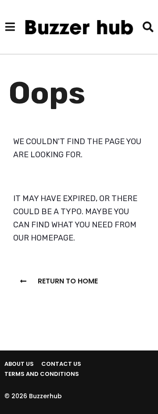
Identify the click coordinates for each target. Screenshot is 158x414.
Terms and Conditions (41, 374)
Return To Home (68, 281)
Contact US (61, 364)
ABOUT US (19, 364)
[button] (9, 26)
